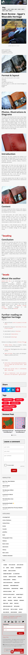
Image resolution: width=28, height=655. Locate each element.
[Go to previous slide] (4, 426)
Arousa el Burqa (7, 591)
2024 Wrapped (6, 485)
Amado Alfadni (12, 576)
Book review (7, 409)
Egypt (5, 403)
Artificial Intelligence (8, 594)
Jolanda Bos (15, 403)
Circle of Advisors (7, 520)
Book (4, 535)
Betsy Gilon (6, 609)
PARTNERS (12, 616)
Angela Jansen (6, 579)
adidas (12, 567)
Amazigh (20, 576)
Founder (5, 529)
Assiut (4, 597)
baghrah (10, 600)
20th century (20, 564)
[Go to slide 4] (15, 435)
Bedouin (16, 603)
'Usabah (5, 564)
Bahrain (16, 600)
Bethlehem (16, 606)
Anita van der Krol (8, 582)
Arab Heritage (8, 399)
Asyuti (14, 597)
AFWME (5, 570)
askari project (19, 594)
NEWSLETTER (6, 618)
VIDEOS (12, 618)
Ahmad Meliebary (7, 573)
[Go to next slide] (23, 426)
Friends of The (22, 342)
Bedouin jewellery (7, 606)
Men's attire (5, 552)
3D (3, 567)
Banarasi (22, 600)
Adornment (5, 546)
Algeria (5, 576)
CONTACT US (6, 616)
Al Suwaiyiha (16, 573)
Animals (14, 579)
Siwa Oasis (18, 331)
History (4, 549)
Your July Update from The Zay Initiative (13, 507)
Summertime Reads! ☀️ (8, 503)
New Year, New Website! (9, 481)
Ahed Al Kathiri (12, 570)
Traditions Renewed (7, 555)
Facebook (16, 308)
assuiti (9, 597)
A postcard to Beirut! (8, 494)
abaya (7, 567)
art (14, 591)
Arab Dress (6, 585)
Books (20, 612)
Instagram (5, 308)
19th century (12, 564)
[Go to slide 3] (14, 435)
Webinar (5, 541)
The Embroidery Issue (8, 499)
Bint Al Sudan (14, 609)
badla (4, 600)
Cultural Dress (6, 523)
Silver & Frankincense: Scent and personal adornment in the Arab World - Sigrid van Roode (15, 373)
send (14, 470)
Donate (19, 650)
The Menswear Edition (8, 490)
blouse (21, 609)
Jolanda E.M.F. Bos (6, 281)
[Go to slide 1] (11, 435)
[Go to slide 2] (13, 435)
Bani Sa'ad (5, 603)
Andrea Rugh (14, 337)
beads (11, 603)
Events (4, 526)
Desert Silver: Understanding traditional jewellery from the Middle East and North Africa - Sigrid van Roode (15, 364)
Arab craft (17, 582)
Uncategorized (6, 517)
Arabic (21, 588)
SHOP (16, 618)
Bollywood (6, 612)
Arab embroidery (14, 585)
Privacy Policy (6, 637)
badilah (20, 597)
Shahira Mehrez (14, 334)
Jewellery (19, 399)
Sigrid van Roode (8, 353)
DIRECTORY (18, 616)
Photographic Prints (7, 538)
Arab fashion (6, 588)
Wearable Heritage (9, 406)
